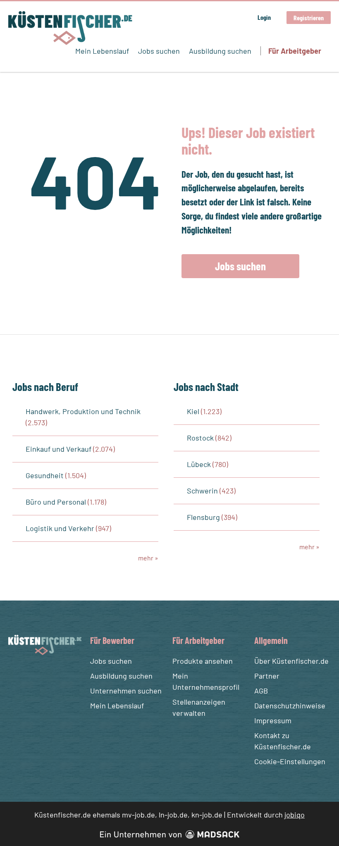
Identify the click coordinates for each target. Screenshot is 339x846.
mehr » (148, 558)
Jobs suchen (159, 50)
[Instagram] (31, 675)
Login (264, 17)
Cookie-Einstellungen (289, 761)
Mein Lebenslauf (102, 50)
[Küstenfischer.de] (70, 28)
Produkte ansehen (202, 660)
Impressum (272, 720)
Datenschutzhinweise (289, 705)
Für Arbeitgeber (294, 50)
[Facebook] (16, 675)
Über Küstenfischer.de (291, 660)
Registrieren (309, 17)
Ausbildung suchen (220, 50)
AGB (261, 690)
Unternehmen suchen (126, 690)
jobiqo (294, 814)
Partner (266, 675)
